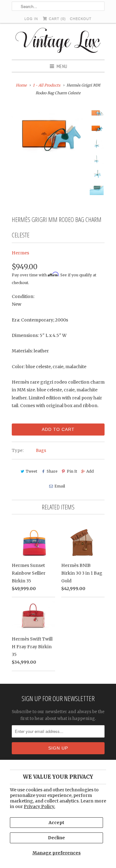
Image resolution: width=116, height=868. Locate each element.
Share (52, 471)
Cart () (57, 18)
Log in (31, 18)
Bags (41, 450)
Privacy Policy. (39, 806)
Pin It (72, 471)
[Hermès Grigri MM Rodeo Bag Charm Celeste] (49, 132)
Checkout (81, 18)
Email (59, 486)
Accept (56, 822)
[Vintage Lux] (58, 41)
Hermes (20, 253)
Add (90, 471)
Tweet (31, 471)
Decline (56, 837)
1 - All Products (46, 85)
